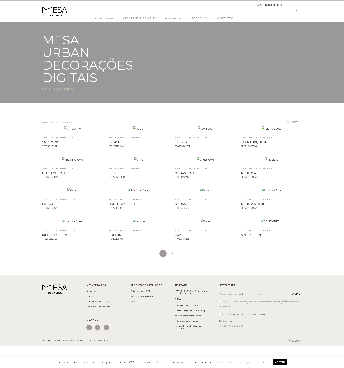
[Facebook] (97, 327)
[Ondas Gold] (205, 159)
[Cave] (205, 221)
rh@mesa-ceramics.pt (186, 321)
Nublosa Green (121, 204)
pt (300, 11)
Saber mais (224, 362)
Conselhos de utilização (98, 301)
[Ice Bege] (205, 128)
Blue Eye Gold (54, 173)
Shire (113, 173)
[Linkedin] (106, 327)
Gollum (115, 235)
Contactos (225, 18)
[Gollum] (139, 221)
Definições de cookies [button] (253, 362)
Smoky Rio (50, 142)
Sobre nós (200, 18)
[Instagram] (89, 327)
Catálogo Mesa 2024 (141, 291)
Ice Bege (182, 142)
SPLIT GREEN (251, 235)
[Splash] (139, 128)
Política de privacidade (96, 340)
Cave (179, 235)
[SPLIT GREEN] (271, 221)
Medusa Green (54, 235)
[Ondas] (205, 190)
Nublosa (248, 173)
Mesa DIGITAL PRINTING (139, 18)
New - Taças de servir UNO (143, 296)
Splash (114, 142)
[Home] (54, 289)
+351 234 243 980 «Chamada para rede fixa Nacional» (192, 292)
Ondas (180, 204)
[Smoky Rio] (72, 128)
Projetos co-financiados (98, 307)
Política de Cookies (259, 314)
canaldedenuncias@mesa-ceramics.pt (188, 327)
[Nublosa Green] (139, 190)
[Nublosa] (271, 159)
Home (46, 88)
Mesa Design (104, 18)
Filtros (293, 122)
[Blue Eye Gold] (72, 159)
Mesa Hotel (173, 18)
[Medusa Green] (72, 221)
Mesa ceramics (63, 88)
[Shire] (139, 159)
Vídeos (133, 301)
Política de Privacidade (241, 314)
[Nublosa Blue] (271, 190)
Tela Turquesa (254, 142)
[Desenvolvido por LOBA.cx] (295, 340)
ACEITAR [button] (280, 362)
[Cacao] (72, 190)
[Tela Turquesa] (271, 128)
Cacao (47, 204)
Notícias (90, 296)
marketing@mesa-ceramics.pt (191, 310)
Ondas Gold (185, 173)
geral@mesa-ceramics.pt (188, 305)
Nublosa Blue (253, 204)
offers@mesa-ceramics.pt (188, 316)
